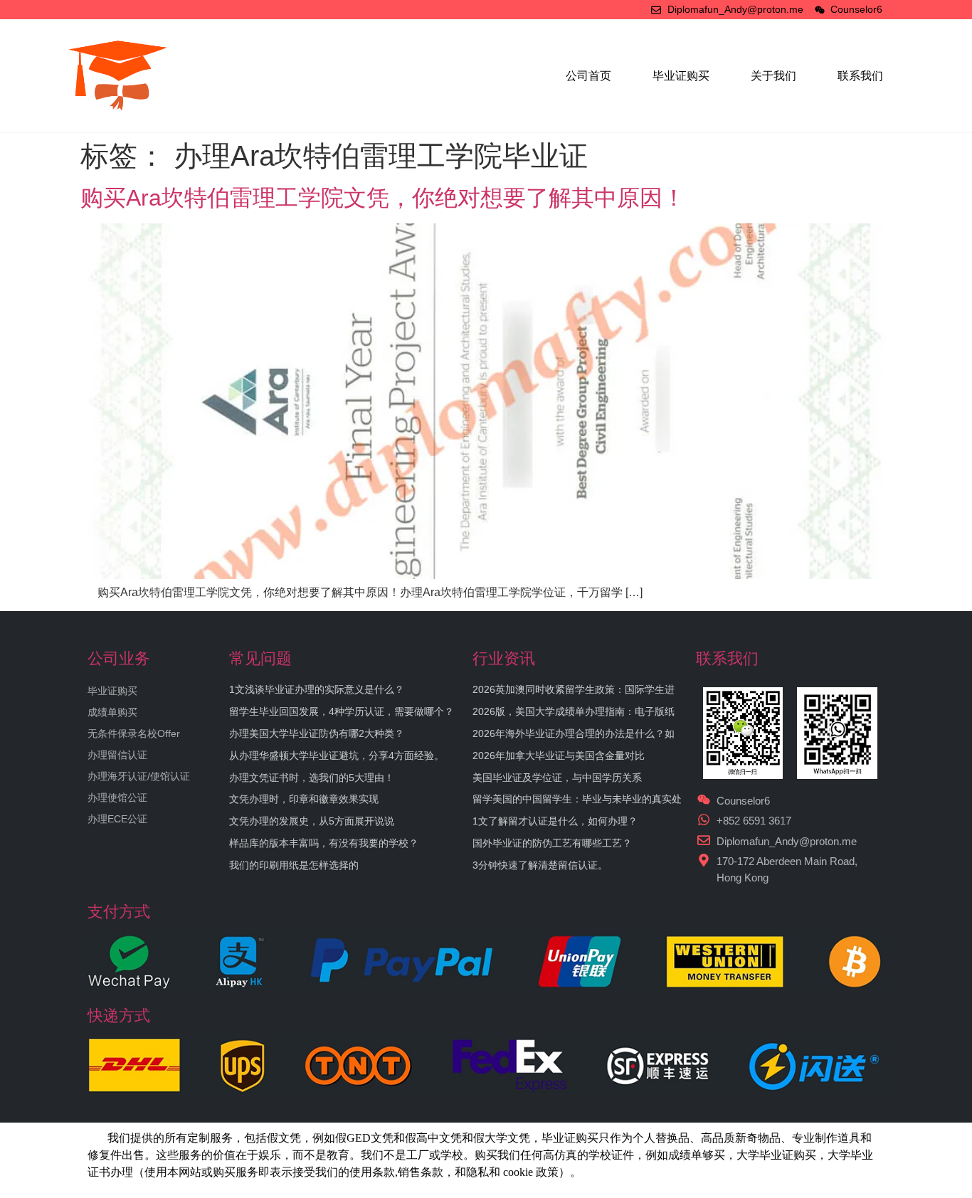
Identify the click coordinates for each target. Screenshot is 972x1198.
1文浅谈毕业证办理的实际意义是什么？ (316, 689)
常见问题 (260, 658)
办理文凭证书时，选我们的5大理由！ (311, 777)
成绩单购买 (112, 712)
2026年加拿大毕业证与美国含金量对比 (558, 755)
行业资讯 (503, 658)
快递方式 (119, 1015)
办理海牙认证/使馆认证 (139, 776)
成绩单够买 (696, 1155)
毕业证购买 (681, 76)
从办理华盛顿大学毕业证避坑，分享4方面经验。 (336, 755)
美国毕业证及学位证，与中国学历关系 (557, 777)
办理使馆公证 (117, 797)
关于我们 (773, 76)
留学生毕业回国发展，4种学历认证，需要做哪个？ (341, 711)
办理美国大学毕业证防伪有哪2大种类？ (316, 733)
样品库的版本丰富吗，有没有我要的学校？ (323, 843)
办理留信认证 (117, 754)
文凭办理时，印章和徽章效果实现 (304, 799)
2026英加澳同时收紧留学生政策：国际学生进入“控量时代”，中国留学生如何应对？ (573, 695)
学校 (599, 1155)
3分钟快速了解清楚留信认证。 (540, 865)
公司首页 (588, 76)
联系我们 (860, 76)
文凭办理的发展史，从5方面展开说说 (311, 821)
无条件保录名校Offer (134, 733)
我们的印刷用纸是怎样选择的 (294, 865)
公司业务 (119, 658)
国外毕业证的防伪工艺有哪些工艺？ (552, 843)
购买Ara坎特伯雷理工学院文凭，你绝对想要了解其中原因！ (382, 198)
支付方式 (119, 912)
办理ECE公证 (117, 819)
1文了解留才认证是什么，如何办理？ (555, 821)
